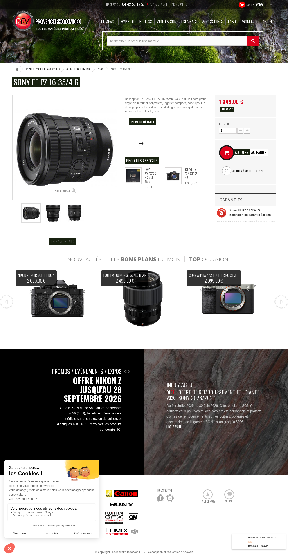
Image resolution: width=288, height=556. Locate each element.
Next (281, 302)
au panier (251, 152)
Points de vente (158, 4)
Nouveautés (84, 259)
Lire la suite (173, 426)
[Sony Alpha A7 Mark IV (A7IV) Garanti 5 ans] (173, 175)
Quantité (224, 124)
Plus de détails (142, 122)
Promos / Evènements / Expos (87, 371)
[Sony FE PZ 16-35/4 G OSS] (31, 213)
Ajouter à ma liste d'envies (248, 171)
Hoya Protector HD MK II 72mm (150, 175)
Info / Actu (179, 384)
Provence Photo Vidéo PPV (262, 537)
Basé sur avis (258, 546)
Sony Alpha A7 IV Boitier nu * (191, 173)
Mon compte (179, 4)
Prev (7, 302)
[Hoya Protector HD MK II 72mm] (133, 175)
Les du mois (145, 259)
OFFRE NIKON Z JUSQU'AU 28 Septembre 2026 (93, 389)
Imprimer (226, 492)
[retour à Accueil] (17, 69)
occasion (208, 259)
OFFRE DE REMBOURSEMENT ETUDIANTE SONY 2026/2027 (218, 395)
